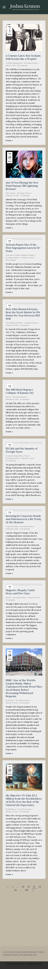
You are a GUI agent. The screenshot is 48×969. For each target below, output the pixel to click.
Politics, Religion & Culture (24, 255)
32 (34, 887)
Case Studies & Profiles (14, 323)
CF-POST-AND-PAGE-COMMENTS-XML (19, 952)
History (8, 397)
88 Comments (11, 260)
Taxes (26, 456)
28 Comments (25, 529)
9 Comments (25, 195)
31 (28, 887)
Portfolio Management (14, 63)
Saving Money (11, 809)
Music (21, 456)
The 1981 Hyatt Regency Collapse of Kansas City (20, 391)
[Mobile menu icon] (4, 7)
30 (23, 887)
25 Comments (22, 65)
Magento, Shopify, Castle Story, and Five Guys (20, 592)
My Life (8, 597)
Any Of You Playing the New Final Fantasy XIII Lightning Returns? (22, 185)
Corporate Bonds (12, 456)
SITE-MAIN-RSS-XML (28, 955)
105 (26, 890)
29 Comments (11, 461)
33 (40, 887)
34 (15, 890)
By (31, 63)
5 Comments (24, 325)
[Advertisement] (24, 916)
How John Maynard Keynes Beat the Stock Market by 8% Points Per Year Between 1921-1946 (23, 314)
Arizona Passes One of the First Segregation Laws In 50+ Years (23, 248)
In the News (10, 255)
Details (8, 140)
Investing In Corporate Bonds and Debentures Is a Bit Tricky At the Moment (23, 519)
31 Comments (24, 703)
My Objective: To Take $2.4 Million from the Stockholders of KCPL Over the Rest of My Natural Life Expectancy (24, 800)
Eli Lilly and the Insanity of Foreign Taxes (21, 450)
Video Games (10, 193)
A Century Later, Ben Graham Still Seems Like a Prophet (23, 57)
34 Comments (24, 812)
